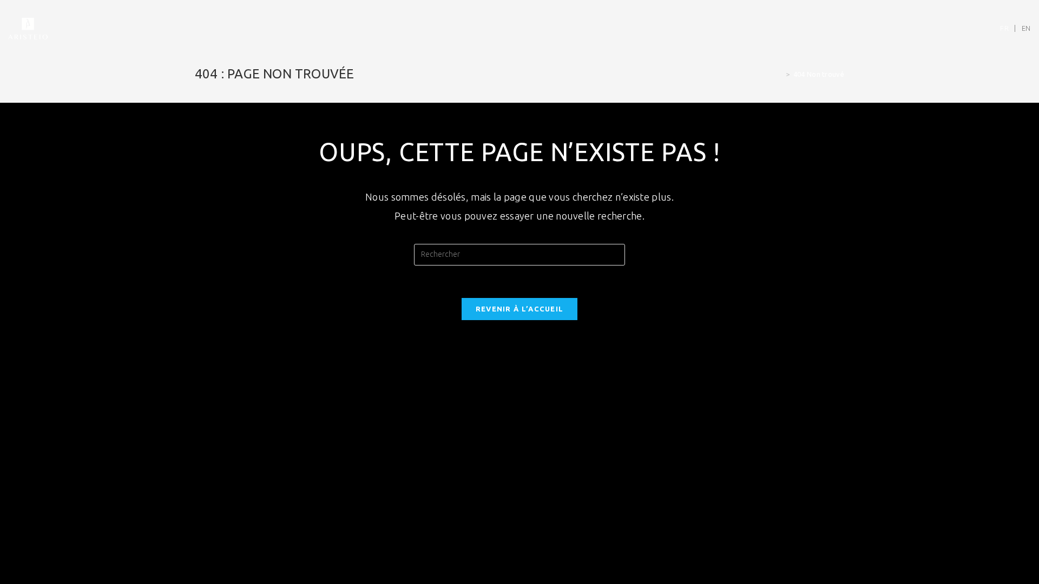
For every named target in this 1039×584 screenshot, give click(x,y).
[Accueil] (779, 74)
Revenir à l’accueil (520, 309)
